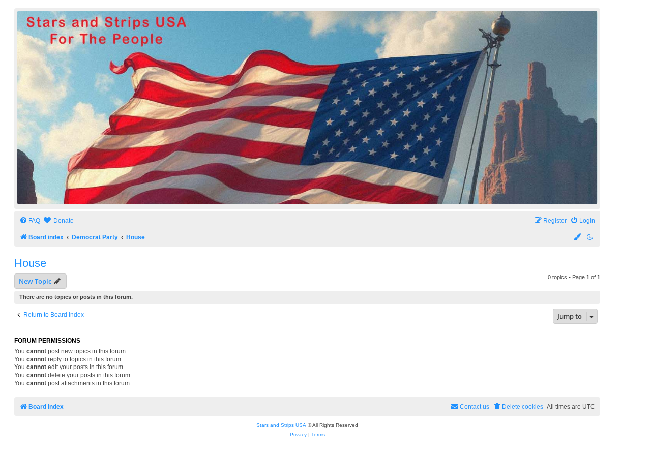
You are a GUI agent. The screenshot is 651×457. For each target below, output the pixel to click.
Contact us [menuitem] (474, 406)
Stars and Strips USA (281, 425)
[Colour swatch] (577, 238)
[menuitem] (29, 221)
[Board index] (307, 107)
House (30, 263)
